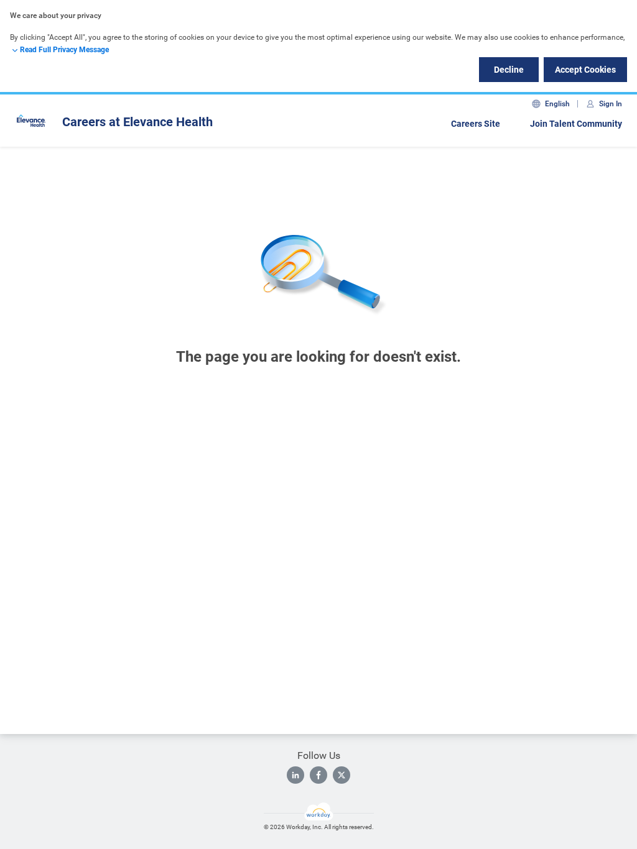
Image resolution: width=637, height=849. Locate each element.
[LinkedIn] (295, 775)
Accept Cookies (585, 70)
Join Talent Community (576, 124)
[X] (341, 775)
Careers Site (475, 124)
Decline (509, 70)
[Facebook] (318, 775)
